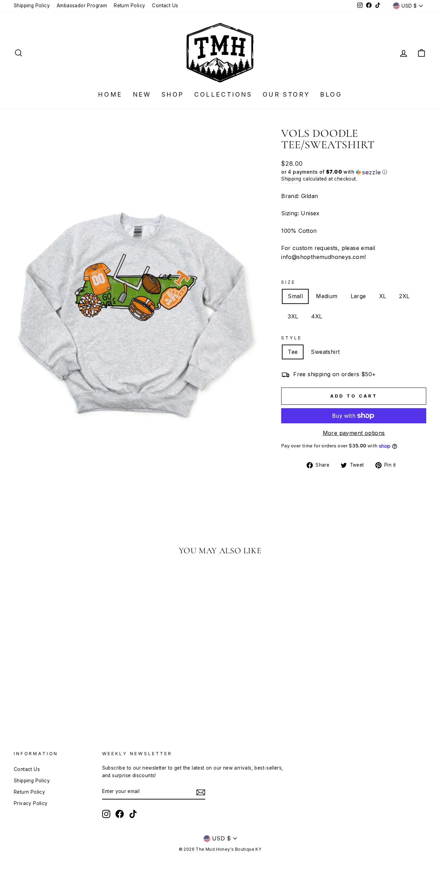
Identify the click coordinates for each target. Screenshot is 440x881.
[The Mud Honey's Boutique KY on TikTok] (133, 814)
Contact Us (165, 5)
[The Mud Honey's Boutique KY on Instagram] (106, 814)
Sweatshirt (325, 351)
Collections (223, 94)
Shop (173, 94)
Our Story (286, 94)
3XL (293, 316)
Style (291, 337)
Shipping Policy (32, 5)
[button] (353, 172)
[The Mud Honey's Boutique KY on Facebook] (120, 814)
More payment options (354, 432)
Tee (293, 351)
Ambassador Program (82, 5)
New (142, 94)
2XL (404, 296)
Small (295, 296)
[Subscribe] (200, 791)
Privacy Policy (31, 803)
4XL (316, 316)
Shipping (291, 179)
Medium (326, 296)
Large (358, 296)
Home (110, 94)
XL (382, 296)
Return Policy (129, 5)
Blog (331, 94)
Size (288, 282)
